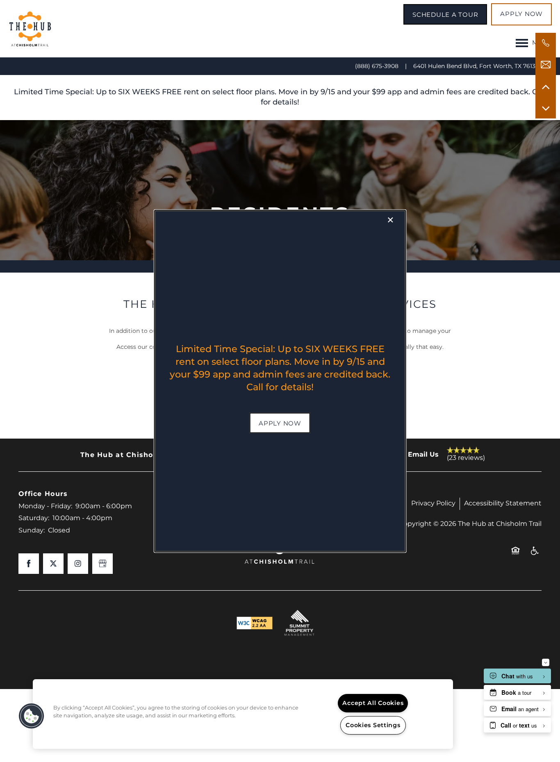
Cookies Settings (373, 725)
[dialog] (280, 381)
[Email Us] (545, 65)
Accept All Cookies (372, 703)
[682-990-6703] (545, 43)
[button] (280, 422)
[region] (243, 714)
